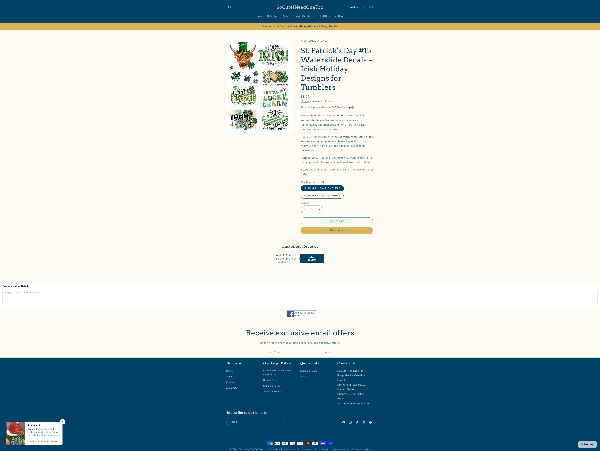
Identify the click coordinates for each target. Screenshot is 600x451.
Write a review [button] (312, 258)
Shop (229, 377)
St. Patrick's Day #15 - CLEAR (322, 188)
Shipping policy (340, 449)
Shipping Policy (271, 386)
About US (231, 388)
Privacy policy (304, 449)
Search (304, 377)
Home (229, 371)
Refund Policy (271, 380)
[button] (229, 7)
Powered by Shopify (268, 449)
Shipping (305, 101)
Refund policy (288, 449)
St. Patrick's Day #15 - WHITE (322, 196)
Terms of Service (272, 392)
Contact (230, 382)
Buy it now (337, 230)
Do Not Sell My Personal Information (277, 372)
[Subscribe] (325, 352)
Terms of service (322, 449)
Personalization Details (17, 286)
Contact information (361, 449)
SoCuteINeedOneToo (248, 449)
